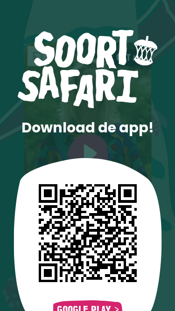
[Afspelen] (87, 153)
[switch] (128, 57)
